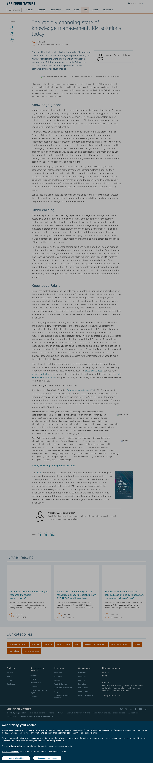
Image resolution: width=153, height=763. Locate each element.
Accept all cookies (16, 758)
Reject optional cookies (47, 758)
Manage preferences (10, 751)
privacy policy (15, 746)
